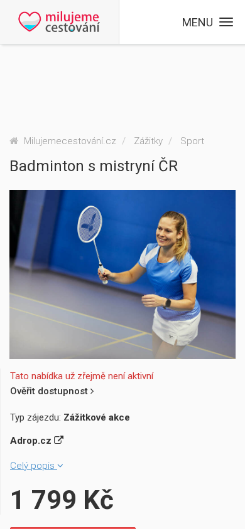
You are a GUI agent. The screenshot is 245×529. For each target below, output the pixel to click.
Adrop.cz (32, 440)
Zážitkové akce (96, 417)
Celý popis (33, 465)
